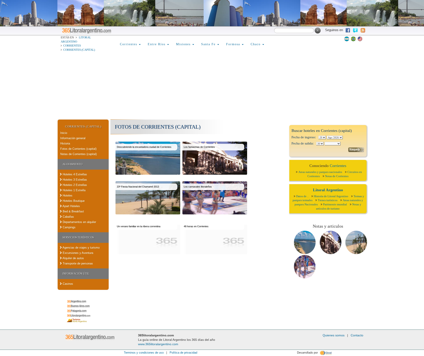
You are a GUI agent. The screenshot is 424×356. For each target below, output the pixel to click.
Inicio (63, 133)
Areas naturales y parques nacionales (320, 172)
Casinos (67, 283)
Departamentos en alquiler (79, 222)
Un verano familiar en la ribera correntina (138, 226)
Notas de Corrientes (336, 176)
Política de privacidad (183, 352)
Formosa (233, 44)
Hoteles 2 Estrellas (74, 185)
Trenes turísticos (327, 200)
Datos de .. (302, 196)
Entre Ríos (157, 44)
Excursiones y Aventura (77, 253)
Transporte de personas (77, 263)
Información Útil (75, 273)
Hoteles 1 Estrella (73, 190)
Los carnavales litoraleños (198, 186)
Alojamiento (72, 164)
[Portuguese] (353, 38)
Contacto (357, 335)
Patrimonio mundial (335, 204)
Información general (72, 138)
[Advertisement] (212, 86)
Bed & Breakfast (73, 211)
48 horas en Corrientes (196, 226)
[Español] (346, 38)
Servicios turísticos (78, 237)
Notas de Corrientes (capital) (78, 154)
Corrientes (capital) (79, 49)
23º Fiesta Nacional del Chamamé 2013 (138, 186)
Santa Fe (209, 44)
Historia (65, 143)
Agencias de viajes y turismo (81, 247)
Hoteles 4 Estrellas (74, 174)
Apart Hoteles (71, 206)
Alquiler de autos (73, 258)
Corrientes (72, 45)
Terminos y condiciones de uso (144, 352)
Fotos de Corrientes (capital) (78, 148)
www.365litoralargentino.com (158, 344)
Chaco (256, 44)
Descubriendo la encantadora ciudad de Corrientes (144, 147)
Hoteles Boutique (73, 200)
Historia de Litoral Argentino (331, 196)
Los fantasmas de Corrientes (199, 147)
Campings (69, 227)
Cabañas (68, 216)
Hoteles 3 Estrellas (74, 179)
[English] (360, 38)
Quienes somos (333, 335)
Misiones (184, 44)
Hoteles (67, 195)
